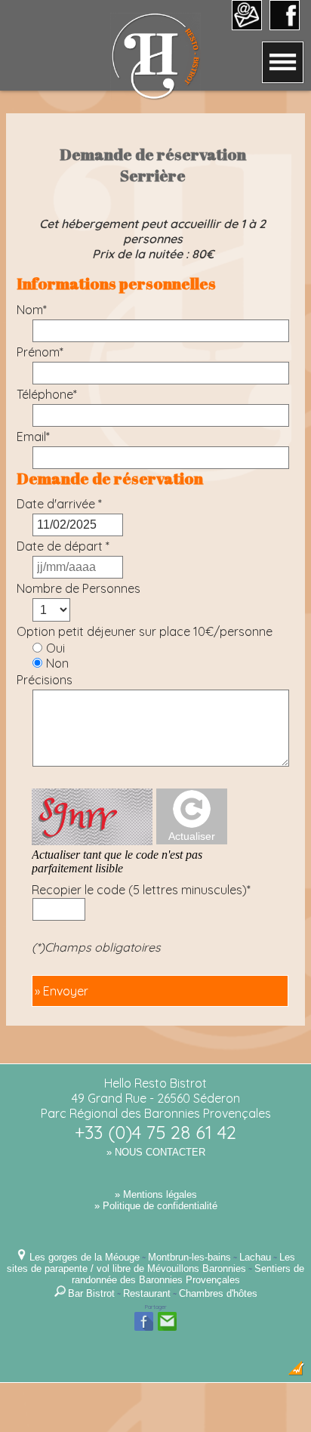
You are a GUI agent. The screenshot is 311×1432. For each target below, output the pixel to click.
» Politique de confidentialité (155, 1205)
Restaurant (147, 1293)
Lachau (255, 1257)
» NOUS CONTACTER (155, 1152)
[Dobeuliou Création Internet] (296, 1372)
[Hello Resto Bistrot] (155, 95)
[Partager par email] (167, 1329)
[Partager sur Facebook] (144, 1329)
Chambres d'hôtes (218, 1293)
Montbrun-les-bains (189, 1257)
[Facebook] (284, 24)
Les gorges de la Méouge (84, 1257)
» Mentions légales (156, 1194)
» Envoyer (61, 990)
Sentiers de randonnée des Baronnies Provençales (188, 1274)
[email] (246, 24)
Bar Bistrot (91, 1293)
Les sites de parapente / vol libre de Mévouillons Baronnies (151, 1262)
